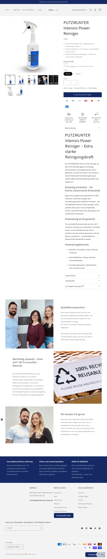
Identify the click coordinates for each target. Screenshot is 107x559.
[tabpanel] (83, 202)
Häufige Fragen (83, 496)
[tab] (83, 286)
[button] (8, 10)
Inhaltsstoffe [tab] (70, 281)
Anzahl (66, 78)
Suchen (80, 500)
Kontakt (81, 493)
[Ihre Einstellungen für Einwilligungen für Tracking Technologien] (2, 419)
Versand (72, 66)
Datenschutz (58, 500)
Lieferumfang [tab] (70, 276)
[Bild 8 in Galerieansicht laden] (21, 91)
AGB (55, 496)
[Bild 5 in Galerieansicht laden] (53, 80)
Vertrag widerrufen (63, 515)
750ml (68, 74)
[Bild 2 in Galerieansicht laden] (21, 80)
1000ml (79, 74)
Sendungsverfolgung (85, 504)
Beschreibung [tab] (70, 128)
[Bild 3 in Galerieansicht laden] (32, 80)
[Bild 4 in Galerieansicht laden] (43, 80)
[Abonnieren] (40, 528)
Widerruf (57, 504)
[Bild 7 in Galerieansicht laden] (10, 91)
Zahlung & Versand (60, 507)
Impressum (58, 493)
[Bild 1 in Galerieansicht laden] (10, 80)
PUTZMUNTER (13, 554)
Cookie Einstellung (60, 511)
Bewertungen (82, 507)
